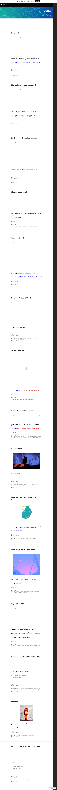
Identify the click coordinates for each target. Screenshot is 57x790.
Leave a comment (15, 75)
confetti (21, 225)
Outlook (20, 217)
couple (21, 398)
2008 (13, 688)
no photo (14, 689)
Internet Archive (35, 428)
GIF (15, 645)
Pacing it (15, 33)
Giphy (28, 476)
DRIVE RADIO (31, 115)
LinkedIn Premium (21, 226)
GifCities (28, 428)
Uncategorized (15, 70)
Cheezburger (23, 476)
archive (13, 645)
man (25, 72)
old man (20, 437)
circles (18, 225)
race (30, 72)
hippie (24, 180)
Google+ (34, 390)
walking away (37, 437)
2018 (13, 338)
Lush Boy (17, 591)
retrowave (14, 286)
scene (28, 591)
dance (24, 484)
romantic (22, 399)
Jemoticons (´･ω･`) (20, 583)
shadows (29, 437)
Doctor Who (16, 735)
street (35, 591)
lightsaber (21, 485)
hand (23, 645)
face (20, 180)
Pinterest (23, 63)
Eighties (21, 285)
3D (12, 398)
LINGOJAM (13, 583)
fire (20, 735)
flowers (30, 398)
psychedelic (33, 180)
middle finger (38, 688)
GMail (39, 390)
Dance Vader (16, 449)
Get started (37, 1)
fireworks (27, 338)
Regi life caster (17, 604)
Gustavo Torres (31, 72)
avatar (15, 779)
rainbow (39, 125)
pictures (23, 437)
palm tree (29, 285)
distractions (23, 436)
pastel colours (24, 591)
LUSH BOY (16, 582)
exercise (27, 72)
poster (36, 125)
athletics (21, 72)
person (33, 125)
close (18, 398)
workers (35, 226)
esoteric (17, 180)
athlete (18, 72)
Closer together (17, 350)
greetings (31, 338)
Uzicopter (33, 62)
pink (32, 285)
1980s (13, 285)
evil (37, 484)
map (23, 538)
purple (34, 285)
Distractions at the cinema (22, 411)
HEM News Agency (15, 69)
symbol (20, 73)
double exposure (26, 398)
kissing (39, 398)
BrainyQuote (30, 171)
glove (21, 645)
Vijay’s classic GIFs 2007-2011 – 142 (25, 657)
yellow (23, 73)
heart (33, 398)
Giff (27, 116)
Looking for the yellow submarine (25, 138)
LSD (30, 180)
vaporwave (29, 286)
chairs (13, 436)
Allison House (27, 582)
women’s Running (37, 63)
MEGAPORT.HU (17, 330)
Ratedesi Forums (28, 689)
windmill (31, 780)
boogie (16, 484)
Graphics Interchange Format (28, 688)
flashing (16, 538)
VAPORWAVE (17, 63)
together (33, 399)
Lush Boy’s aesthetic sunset (23, 550)
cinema (16, 436)
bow (13, 735)
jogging (36, 72)
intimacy (36, 398)
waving (38, 645)
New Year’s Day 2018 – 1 (21, 298)
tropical (25, 286)
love (16, 399)
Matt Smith (25, 735)
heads (39, 225)
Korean (13, 399)
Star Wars (21, 486)
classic (15, 688)
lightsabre (26, 485)
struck (24, 126)
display (23, 338)
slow (17, 73)
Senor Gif (37, 485)
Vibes (21, 171)
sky (19, 126)
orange (27, 72)
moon (20, 591)
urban (28, 780)
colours (20, 338)
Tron (31, 126)
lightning (21, 125)
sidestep (13, 486)
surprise (37, 689)
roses (26, 399)
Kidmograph (23, 62)
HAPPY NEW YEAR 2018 (26, 330)
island (21, 538)
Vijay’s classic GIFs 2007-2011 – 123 (25, 746)
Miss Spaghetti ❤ (31, 276)
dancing (26, 484)
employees (33, 225)
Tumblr (37, 62)
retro (34, 72)
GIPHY (26, 276)
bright (18, 285)
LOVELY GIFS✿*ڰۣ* (28, 390)
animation (14, 72)
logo (23, 72)
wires (27, 592)
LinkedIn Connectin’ (19, 192)
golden (36, 225)
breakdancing (19, 779)
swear (40, 689)
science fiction (32, 485)
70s (15, 180)
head (22, 180)
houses (13, 591)
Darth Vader (34, 484)
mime (32, 645)
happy (13, 485)
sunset (37, 591)
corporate (25, 225)
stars (25, 339)
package (25, 226)
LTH (40, 436)
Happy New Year (35, 338)
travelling (27, 126)
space (21, 126)
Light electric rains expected (23, 85)
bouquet (15, 398)
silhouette (14, 73)
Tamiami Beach (17, 238)
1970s (13, 180)
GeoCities (35, 436)
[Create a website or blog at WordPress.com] (1, 788)
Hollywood (17, 485)
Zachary (14, 701)
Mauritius (26, 538)
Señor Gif (16, 476)
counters (29, 225)
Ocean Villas (16, 530)
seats (26, 437)
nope (17, 437)
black (24, 72)
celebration (14, 225)
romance (19, 399)
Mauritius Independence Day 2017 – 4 (26, 498)
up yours (14, 690)
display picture (20, 688)
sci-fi (29, 485)
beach (16, 285)
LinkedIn (15, 217)
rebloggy (16, 727)
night (31, 125)
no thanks (14, 437)
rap (16, 780)
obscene (17, 689)
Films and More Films (29, 436)
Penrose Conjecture (22, 116)
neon (29, 125)
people (29, 226)
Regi (15, 637)
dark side (30, 484)
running (36, 72)
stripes (22, 286)
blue (13, 538)
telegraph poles (15, 592)
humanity (27, 180)
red (32, 72)
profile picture (22, 689)
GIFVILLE (4, 4)
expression (31, 779)
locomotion (19, 72)
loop (25, 125)
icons (13, 226)
